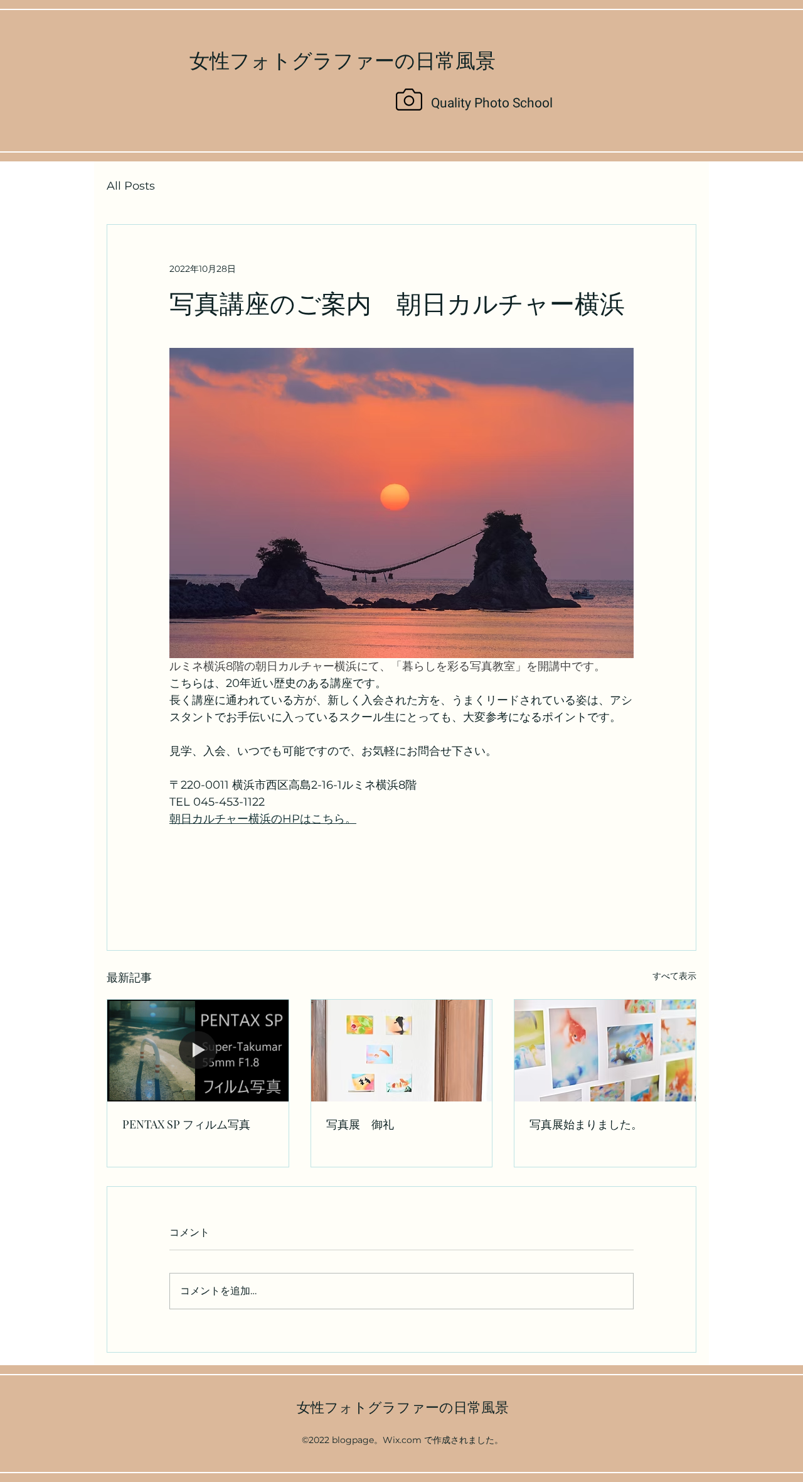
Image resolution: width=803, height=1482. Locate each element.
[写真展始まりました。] (605, 1050)
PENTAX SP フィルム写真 (186, 1124)
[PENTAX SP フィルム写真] (198, 1050)
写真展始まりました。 (585, 1124)
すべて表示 (674, 976)
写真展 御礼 (360, 1124)
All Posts (131, 186)
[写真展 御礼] (401, 1050)
